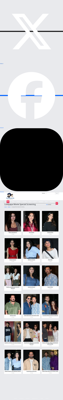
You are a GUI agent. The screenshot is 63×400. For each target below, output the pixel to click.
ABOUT (15, 398)
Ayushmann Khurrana (31, 371)
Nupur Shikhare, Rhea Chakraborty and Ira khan (50, 343)
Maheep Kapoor (31, 259)
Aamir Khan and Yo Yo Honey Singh (50, 371)
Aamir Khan (50, 287)
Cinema (29, 201)
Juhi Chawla (31, 232)
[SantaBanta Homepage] (10, 196)
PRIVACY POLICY (35, 398)
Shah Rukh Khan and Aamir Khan (31, 315)
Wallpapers (52, 201)
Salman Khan (13, 315)
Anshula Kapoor (31, 287)
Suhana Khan (50, 232)
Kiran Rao (50, 259)
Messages (18, 201)
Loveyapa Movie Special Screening (50, 315)
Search (57, 193)
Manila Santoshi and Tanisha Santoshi (12, 287)
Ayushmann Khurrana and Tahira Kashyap (31, 343)
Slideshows (24, 201)
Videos (46, 201)
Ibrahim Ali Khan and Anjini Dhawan (13, 342)
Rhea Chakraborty (13, 232)
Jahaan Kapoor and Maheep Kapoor (13, 371)
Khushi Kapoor (12, 259)
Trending (49, 204)
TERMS (41, 398)
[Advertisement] (41, 197)
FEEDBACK (28, 398)
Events (9, 206)
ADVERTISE (21, 398)
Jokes (13, 201)
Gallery (35, 201)
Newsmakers (41, 201)
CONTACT (47, 398)
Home (5, 206)
